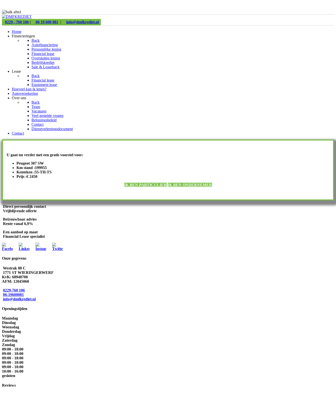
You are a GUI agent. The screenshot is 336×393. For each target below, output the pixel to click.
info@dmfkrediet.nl (82, 22)
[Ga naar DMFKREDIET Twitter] (57, 249)
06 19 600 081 (46, 22)
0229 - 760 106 (17, 22)
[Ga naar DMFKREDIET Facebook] (7, 249)
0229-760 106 (14, 290)
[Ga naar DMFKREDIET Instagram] (40, 249)
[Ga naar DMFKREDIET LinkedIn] (24, 249)
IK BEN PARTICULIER (145, 185)
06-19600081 (13, 295)
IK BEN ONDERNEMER (190, 185)
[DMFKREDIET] (17, 16)
